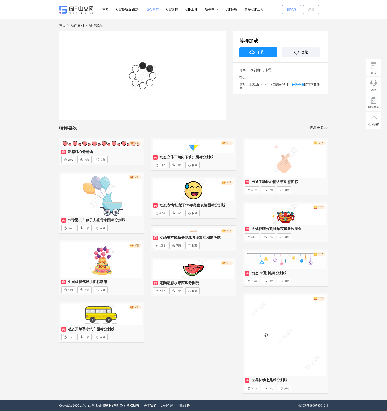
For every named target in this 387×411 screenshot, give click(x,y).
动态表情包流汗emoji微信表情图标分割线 (192, 205)
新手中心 (211, 9)
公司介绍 (167, 405)
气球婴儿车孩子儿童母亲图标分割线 (96, 220)
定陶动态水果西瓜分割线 (179, 283)
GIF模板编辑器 (127, 9)
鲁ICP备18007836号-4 (313, 405)
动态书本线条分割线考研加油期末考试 (190, 237)
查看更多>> (319, 128)
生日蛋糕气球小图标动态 (87, 282)
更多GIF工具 (254, 9)
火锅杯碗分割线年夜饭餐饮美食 (277, 229)
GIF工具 (191, 9)
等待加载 (96, 25)
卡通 (268, 70)
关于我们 (150, 405)
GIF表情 (172, 9)
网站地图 (184, 405)
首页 (105, 9)
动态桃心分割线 (80, 152)
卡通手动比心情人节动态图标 (275, 182)
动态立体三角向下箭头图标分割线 (186, 157)
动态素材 (152, 9)
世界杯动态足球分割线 (269, 380)
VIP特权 (231, 9)
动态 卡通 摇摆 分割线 (269, 273)
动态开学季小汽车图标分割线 (91, 329)
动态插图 (256, 70)
